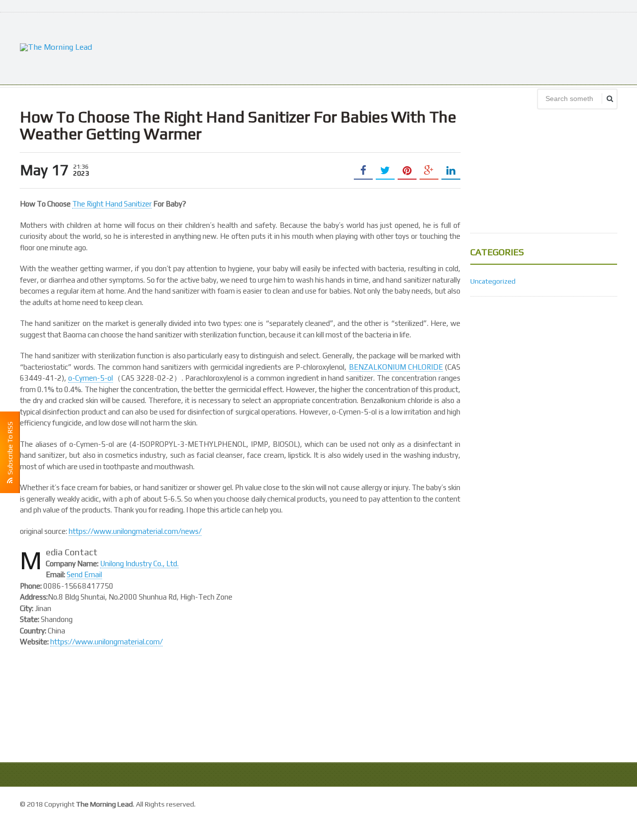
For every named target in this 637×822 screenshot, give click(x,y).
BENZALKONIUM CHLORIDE (396, 367)
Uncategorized (493, 281)
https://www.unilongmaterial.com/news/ (135, 531)
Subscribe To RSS (10, 449)
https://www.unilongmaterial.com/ (106, 641)
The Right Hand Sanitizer (112, 204)
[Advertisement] (436, 47)
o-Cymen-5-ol (90, 378)
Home (606, 803)
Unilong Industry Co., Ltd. (139, 563)
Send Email (84, 574)
